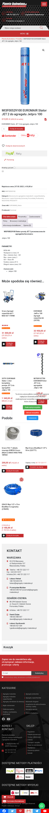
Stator (20, 205)
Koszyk (10, 797)
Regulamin (31, 732)
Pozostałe (31, 198)
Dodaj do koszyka (16, 129)
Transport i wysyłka (33, 742)
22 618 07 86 (11, 750)
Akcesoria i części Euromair (11, 198)
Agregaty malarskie (9, 694)
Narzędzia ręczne (31, 709)
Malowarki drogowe (32, 701)
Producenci (39, 198)
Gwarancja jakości (33, 750)
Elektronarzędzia (8, 709)
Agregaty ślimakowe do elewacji (13, 701)
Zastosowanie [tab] (34, 217)
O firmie (30, 740)
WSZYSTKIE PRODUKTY (9, 200)
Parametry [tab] (22, 217)
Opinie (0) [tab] (27, 225)
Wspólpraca (31, 748)
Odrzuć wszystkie (32, 412)
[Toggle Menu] (44, 4)
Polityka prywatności (34, 734)
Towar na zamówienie (34, 745)
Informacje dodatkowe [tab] (12, 225)
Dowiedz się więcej (36, 467)
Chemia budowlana (32, 713)
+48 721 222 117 (12, 15)
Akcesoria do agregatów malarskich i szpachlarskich (26, 196)
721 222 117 (11, 752)
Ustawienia (32, 418)
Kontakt (29, 753)
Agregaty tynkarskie (32, 694)
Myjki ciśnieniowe (9, 705)
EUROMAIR (13, 205)
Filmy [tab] (5, 221)
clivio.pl (17, 806)
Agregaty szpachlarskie (33, 698)
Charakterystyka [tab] (9, 217)
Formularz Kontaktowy (15, 801)
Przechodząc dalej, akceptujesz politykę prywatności (22, 677)
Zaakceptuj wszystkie (32, 407)
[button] (22, 33)
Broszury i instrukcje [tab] (18, 221)
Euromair (24, 198)
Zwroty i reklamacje (33, 737)
